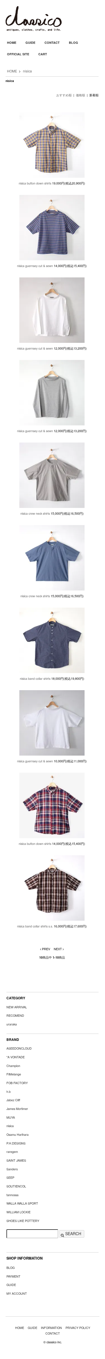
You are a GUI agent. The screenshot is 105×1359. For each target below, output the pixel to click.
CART (42, 54)
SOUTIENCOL (16, 1186)
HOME (11, 42)
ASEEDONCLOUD (19, 1048)
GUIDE (30, 42)
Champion (13, 1066)
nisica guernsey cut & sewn (35, 266)
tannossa (12, 1195)
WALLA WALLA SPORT (22, 1203)
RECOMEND (15, 1015)
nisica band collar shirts (35, 678)
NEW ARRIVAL (16, 1007)
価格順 (80, 95)
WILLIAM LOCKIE (18, 1212)
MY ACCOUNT (16, 1293)
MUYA (10, 1117)
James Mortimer (17, 1109)
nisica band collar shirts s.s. (35, 926)
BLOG (73, 42)
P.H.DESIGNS (15, 1143)
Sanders (12, 1169)
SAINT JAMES (16, 1160)
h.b (8, 1091)
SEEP (10, 1177)
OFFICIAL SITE (18, 54)
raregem (12, 1152)
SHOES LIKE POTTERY (22, 1221)
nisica (27, 71)
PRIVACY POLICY (78, 1328)
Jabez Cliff (13, 1100)
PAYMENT (13, 1276)
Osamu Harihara (17, 1134)
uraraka (11, 1024)
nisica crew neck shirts (35, 513)
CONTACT (52, 42)
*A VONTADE (15, 1057)
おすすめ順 (64, 95)
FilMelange (13, 1074)
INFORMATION (51, 1328)
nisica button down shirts (35, 183)
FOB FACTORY (17, 1083)
